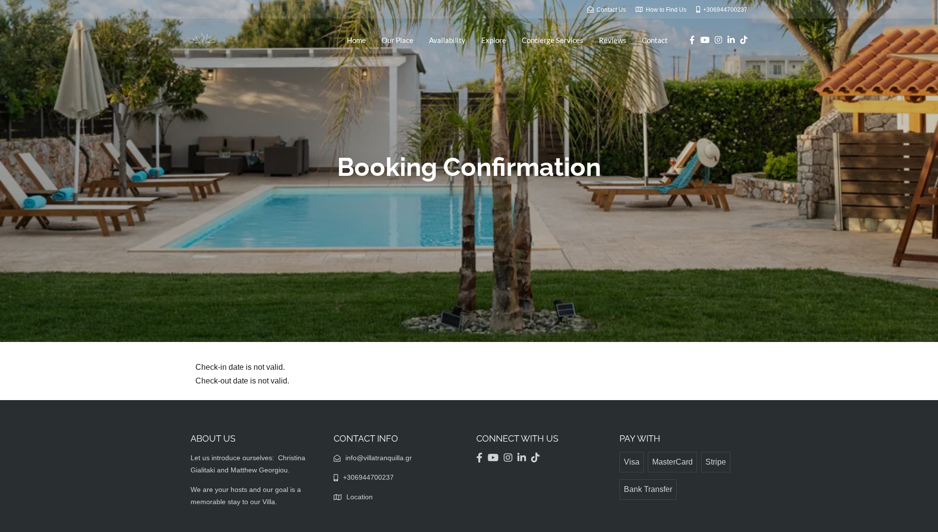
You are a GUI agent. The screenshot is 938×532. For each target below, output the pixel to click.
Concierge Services (552, 40)
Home (356, 40)
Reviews (612, 40)
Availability (447, 40)
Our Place (397, 40)
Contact (655, 40)
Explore (493, 40)
